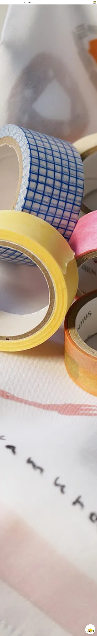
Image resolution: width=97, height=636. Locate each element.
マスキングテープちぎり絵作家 (25, 2)
